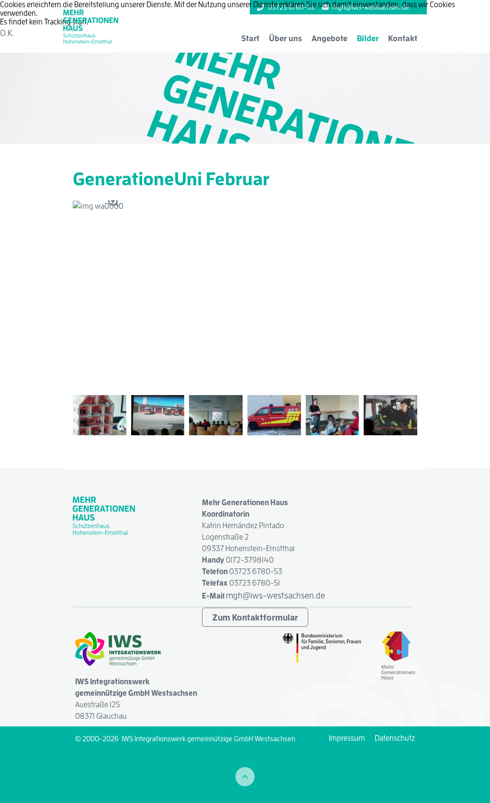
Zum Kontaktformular (255, 617)
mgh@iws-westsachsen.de (275, 595)
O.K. (7, 33)
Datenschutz (395, 738)
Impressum (347, 738)
